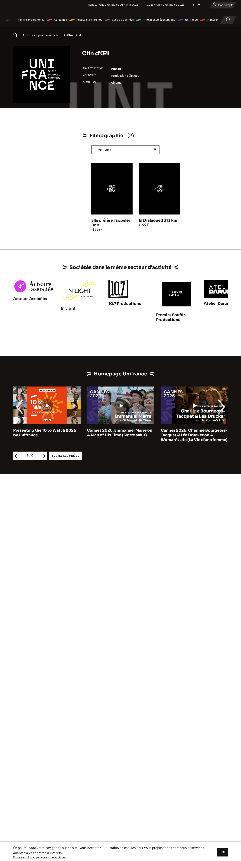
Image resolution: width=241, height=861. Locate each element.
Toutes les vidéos (65, 456)
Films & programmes (31, 19)
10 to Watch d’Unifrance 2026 (166, 4)
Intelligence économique (159, 19)
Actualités (60, 19)
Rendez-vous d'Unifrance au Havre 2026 (113, 4)
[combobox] (125, 150)
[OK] (222, 852)
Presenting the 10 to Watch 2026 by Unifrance (44, 432)
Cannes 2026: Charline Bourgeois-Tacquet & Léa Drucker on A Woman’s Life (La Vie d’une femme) (194, 435)
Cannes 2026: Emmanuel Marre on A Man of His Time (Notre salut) (119, 432)
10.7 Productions (124, 303)
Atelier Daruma (218, 303)
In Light (68, 308)
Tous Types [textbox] (103, 150)
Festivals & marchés (89, 19)
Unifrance (191, 19)
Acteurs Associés (30, 298)
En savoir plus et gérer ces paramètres (39, 857)
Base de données (123, 19)
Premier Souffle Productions (171, 317)
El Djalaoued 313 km (158, 220)
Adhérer (212, 19)
